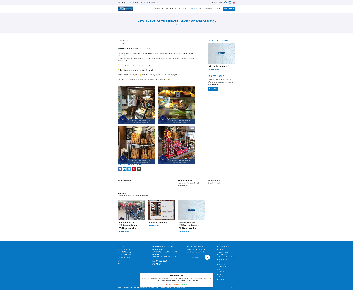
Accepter (184, 284)
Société (175, 9)
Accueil (158, 9)
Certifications (223, 267)
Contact (218, 9)
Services (221, 262)
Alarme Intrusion (224, 252)
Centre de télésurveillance (227, 257)
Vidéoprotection (224, 254)
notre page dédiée (192, 280)
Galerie (184, 9)
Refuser (168, 284)
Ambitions (222, 264)
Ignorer (176, 284)
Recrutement (208, 9)
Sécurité (165, 9)
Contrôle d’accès (224, 259)
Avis (199, 9)
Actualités (193, 9)
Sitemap (182, 287)
